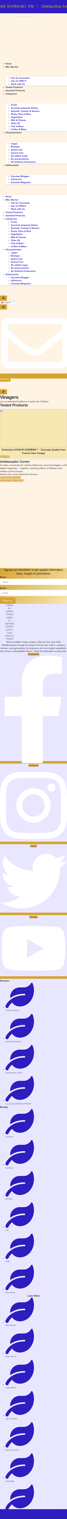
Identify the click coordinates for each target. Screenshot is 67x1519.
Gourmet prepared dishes (24, 108)
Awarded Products (15, 90)
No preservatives (20, 159)
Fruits (14, 105)
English (7, 302)
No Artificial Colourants (23, 162)
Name (3, 577)
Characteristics (13, 132)
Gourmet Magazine (21, 182)
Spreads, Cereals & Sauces (25, 111)
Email (3, 588)
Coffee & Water (19, 129)
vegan (14, 143)
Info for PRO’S (18, 81)
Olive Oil (15, 123)
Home (8, 63)
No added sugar (19, 156)
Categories (11, 93)
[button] (33, 185)
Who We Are (11, 67)
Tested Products (14, 87)
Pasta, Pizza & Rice (21, 114)
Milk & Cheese (18, 120)
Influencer (16, 179)
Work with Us (18, 84)
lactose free (17, 153)
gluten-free (17, 149)
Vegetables (17, 117)
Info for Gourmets (20, 78)
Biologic (15, 146)
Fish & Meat (17, 126)
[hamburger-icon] (3, 298)
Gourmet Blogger (20, 176)
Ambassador (12, 165)
